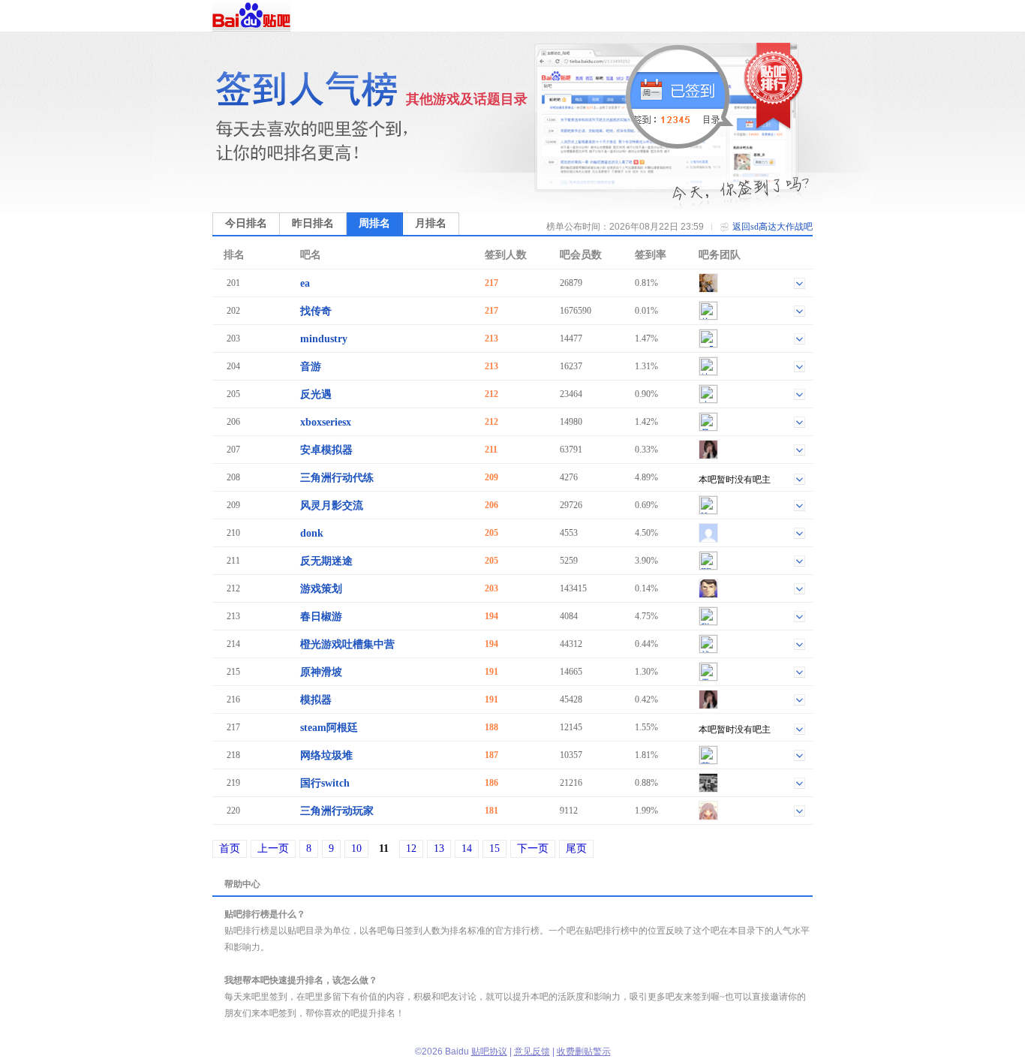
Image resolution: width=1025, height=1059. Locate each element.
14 (466, 848)
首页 (229, 848)
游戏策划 (321, 588)
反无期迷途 (326, 561)
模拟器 (316, 699)
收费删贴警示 (584, 1051)
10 (356, 848)
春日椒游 (321, 616)
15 (494, 848)
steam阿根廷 (329, 727)
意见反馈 (532, 1051)
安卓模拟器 (326, 450)
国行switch (325, 783)
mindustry (323, 338)
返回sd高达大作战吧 (772, 226)
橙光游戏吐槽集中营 (347, 644)
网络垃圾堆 (326, 755)
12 (411, 848)
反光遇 (316, 394)
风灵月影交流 (331, 505)
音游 (310, 366)
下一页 (533, 848)
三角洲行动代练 (337, 477)
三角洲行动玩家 (337, 811)
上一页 (273, 848)
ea (305, 283)
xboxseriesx (325, 422)
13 (439, 848)
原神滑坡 (321, 672)
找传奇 (316, 311)
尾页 (576, 848)
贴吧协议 (489, 1051)
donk (311, 533)
